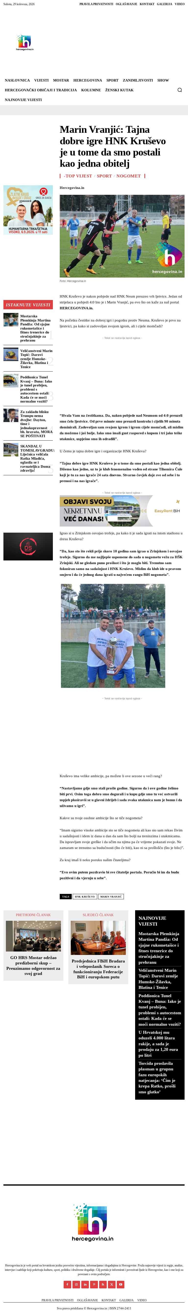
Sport (104, 176)
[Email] (145, 187)
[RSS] (103, 1284)
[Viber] (179, 187)
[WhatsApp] (123, 187)
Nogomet (129, 176)
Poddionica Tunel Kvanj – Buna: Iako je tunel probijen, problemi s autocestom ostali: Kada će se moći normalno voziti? (36, 389)
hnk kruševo (85, 896)
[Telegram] (168, 187)
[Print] (157, 187)
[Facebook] (89, 187)
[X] (100, 187)
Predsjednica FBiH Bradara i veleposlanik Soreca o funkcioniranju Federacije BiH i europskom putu (98, 969)
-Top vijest (78, 176)
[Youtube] (120, 1284)
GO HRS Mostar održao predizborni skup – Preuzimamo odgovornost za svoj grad (33, 965)
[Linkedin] (134, 187)
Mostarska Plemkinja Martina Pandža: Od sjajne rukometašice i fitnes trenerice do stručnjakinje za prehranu (35, 328)
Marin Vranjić (111, 896)
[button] (180, 90)
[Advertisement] (109, 42)
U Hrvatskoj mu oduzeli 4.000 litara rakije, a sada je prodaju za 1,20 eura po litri (158, 1044)
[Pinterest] (112, 187)
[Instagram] (76, 1284)
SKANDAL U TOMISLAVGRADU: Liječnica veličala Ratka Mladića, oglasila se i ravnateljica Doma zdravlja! (37, 458)
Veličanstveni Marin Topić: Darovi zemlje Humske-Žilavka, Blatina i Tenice (36, 359)
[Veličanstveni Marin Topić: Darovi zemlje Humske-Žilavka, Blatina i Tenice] (10, 354)
